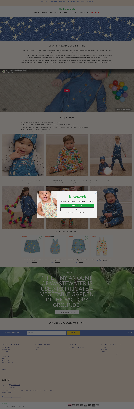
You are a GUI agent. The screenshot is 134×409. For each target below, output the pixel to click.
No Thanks (77, 209)
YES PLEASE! (77, 205)
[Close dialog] (96, 192)
